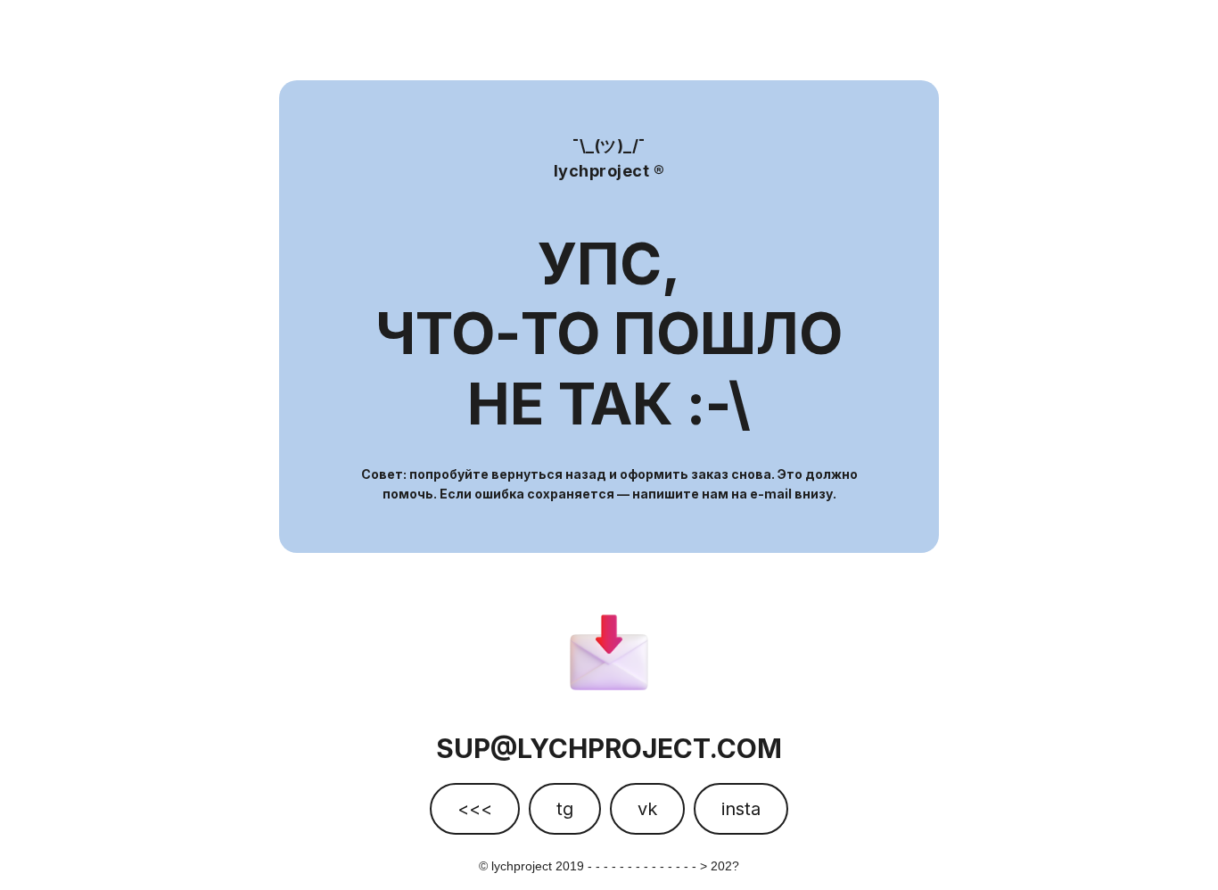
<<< (474, 809)
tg (564, 809)
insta (741, 809)
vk (647, 809)
